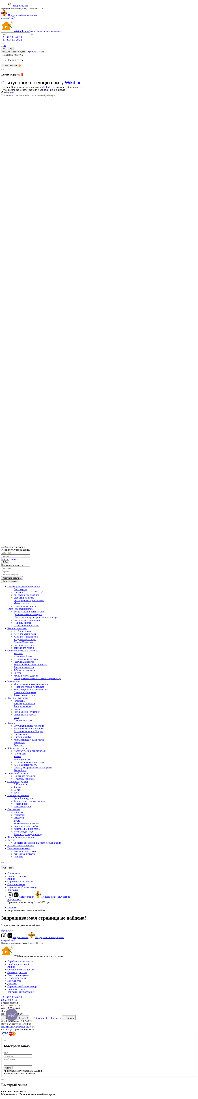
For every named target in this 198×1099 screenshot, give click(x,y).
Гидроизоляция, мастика (26, 625)
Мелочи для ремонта (18, 795)
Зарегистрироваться (12, 578)
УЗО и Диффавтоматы (25, 764)
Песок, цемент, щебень (26, 659)
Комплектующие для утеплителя (31, 689)
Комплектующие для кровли (29, 739)
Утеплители (13, 681)
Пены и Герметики (24, 642)
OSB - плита (20, 784)
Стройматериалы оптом (20, 881)
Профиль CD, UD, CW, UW (28, 592)
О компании (13, 873)
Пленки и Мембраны (25, 692)
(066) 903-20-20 (9, 1000)
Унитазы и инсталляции (26, 823)
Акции (11, 878)
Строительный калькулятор (22, 887)
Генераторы (20, 753)
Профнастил (20, 734)
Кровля (11, 723)
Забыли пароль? (9, 559)
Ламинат (18, 856)
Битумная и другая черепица (29, 725)
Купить (8, 1068)
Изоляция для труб (23, 831)
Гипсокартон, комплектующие (23, 586)
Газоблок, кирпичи (24, 661)
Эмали (17, 709)
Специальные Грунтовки (27, 712)
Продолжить (8, 930)
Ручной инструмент (24, 798)
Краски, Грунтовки (17, 698)
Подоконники (21, 803)
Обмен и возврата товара (20, 969)
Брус (16, 792)
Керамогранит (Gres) (24, 854)
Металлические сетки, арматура (30, 664)
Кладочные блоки (23, 656)
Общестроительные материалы (23, 650)
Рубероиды (19, 742)
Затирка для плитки (24, 647)
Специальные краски (25, 714)
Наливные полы (22, 622)
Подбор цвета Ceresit (18, 964)
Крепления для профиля (26, 595)
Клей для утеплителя (25, 634)
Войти (5, 562)
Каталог (70, 1018)
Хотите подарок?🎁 (11, 65)
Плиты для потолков (24, 776)
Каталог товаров (10, 581)
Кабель (17, 756)
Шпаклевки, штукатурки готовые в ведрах (36, 617)
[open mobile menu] (2, 43)
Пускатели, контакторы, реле (29, 762)
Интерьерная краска (24, 703)
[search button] (31, 34)
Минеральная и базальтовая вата (31, 684)
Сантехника (13, 809)
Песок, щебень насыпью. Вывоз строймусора (37, 678)
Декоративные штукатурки (28, 614)
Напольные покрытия (18, 848)
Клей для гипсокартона (26, 636)
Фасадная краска (22, 706)
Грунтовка (19, 700)
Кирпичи (18, 653)
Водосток (19, 745)
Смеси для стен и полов (20, 609)
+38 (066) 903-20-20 (11, 40)
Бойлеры (18, 812)
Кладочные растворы (25, 639)
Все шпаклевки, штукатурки (29, 611)
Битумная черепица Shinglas (28, 731)
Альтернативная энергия (20, 845)
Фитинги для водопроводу (28, 834)
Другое (17, 673)
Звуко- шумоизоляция (25, 695)
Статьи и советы (16, 884)
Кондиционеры (22, 759)
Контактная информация (20, 992)
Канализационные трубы (27, 828)
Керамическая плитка (25, 851)
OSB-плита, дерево (17, 781)
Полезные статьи (16, 989)
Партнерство (14, 980)
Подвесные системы (24, 778)
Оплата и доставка (17, 876)
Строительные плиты (25, 606)
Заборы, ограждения (24, 670)
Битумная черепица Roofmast (29, 728)
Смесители (19, 817)
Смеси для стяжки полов (27, 620)
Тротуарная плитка (24, 667)
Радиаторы (19, 815)
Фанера (18, 787)
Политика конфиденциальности (18, 1026)
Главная (11, 907)
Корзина (23, 1018)
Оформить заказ (35, 51)
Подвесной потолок (17, 773)
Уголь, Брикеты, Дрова (26, 675)
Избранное (40, 1018)
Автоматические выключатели (30, 751)
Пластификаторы (23, 720)
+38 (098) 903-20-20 (11, 37)
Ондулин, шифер (23, 737)
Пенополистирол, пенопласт (29, 686)
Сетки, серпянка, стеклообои (29, 600)
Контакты (12, 890)
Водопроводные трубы (26, 826)
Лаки (16, 717)
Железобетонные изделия (20, 837)
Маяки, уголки (21, 603)
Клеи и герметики (17, 628)
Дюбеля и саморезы (24, 597)
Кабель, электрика (17, 748)
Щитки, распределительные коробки (33, 767)
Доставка (12, 983)
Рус (4, 48)
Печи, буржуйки (22, 806)
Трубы (17, 820)
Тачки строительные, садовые (29, 801)
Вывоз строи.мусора (18, 975)
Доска (17, 790)
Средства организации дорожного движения (37, 842)
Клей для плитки (23, 631)
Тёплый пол (20, 770)
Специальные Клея (24, 645)
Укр (10, 48)
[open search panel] (2, 46)
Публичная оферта (17, 978)
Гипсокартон (20, 589)
